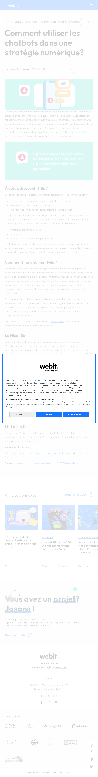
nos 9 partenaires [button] (34, 380)
